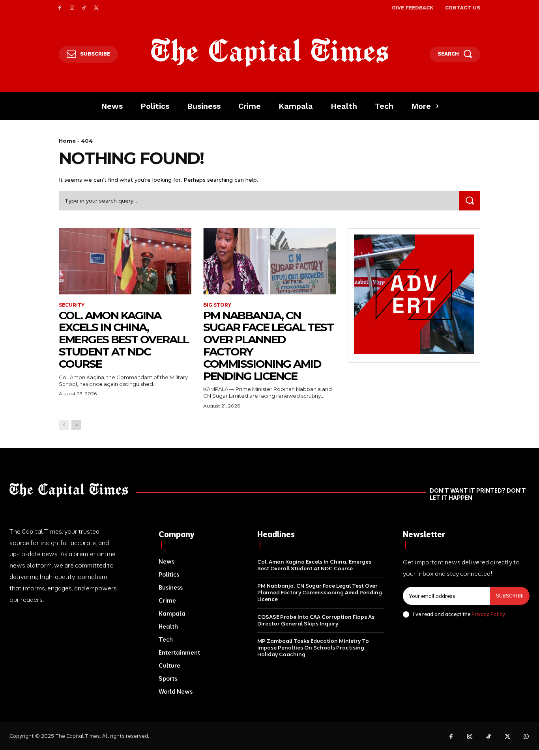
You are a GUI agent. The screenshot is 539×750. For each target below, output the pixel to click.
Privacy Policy (488, 614)
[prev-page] (64, 425)
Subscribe (510, 595)
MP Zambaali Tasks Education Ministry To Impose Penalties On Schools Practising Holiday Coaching (313, 647)
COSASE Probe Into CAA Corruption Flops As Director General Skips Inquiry (315, 620)
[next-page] (76, 425)
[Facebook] (60, 8)
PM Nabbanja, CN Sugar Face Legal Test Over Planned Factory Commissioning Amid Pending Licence (268, 346)
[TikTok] (84, 8)
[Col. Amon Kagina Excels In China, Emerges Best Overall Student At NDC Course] (125, 261)
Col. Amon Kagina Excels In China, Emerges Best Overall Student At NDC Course (124, 339)
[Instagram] (72, 8)
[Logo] (269, 52)
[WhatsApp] (526, 737)
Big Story (217, 305)
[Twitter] (96, 8)
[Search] (469, 200)
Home (67, 141)
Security (71, 305)
